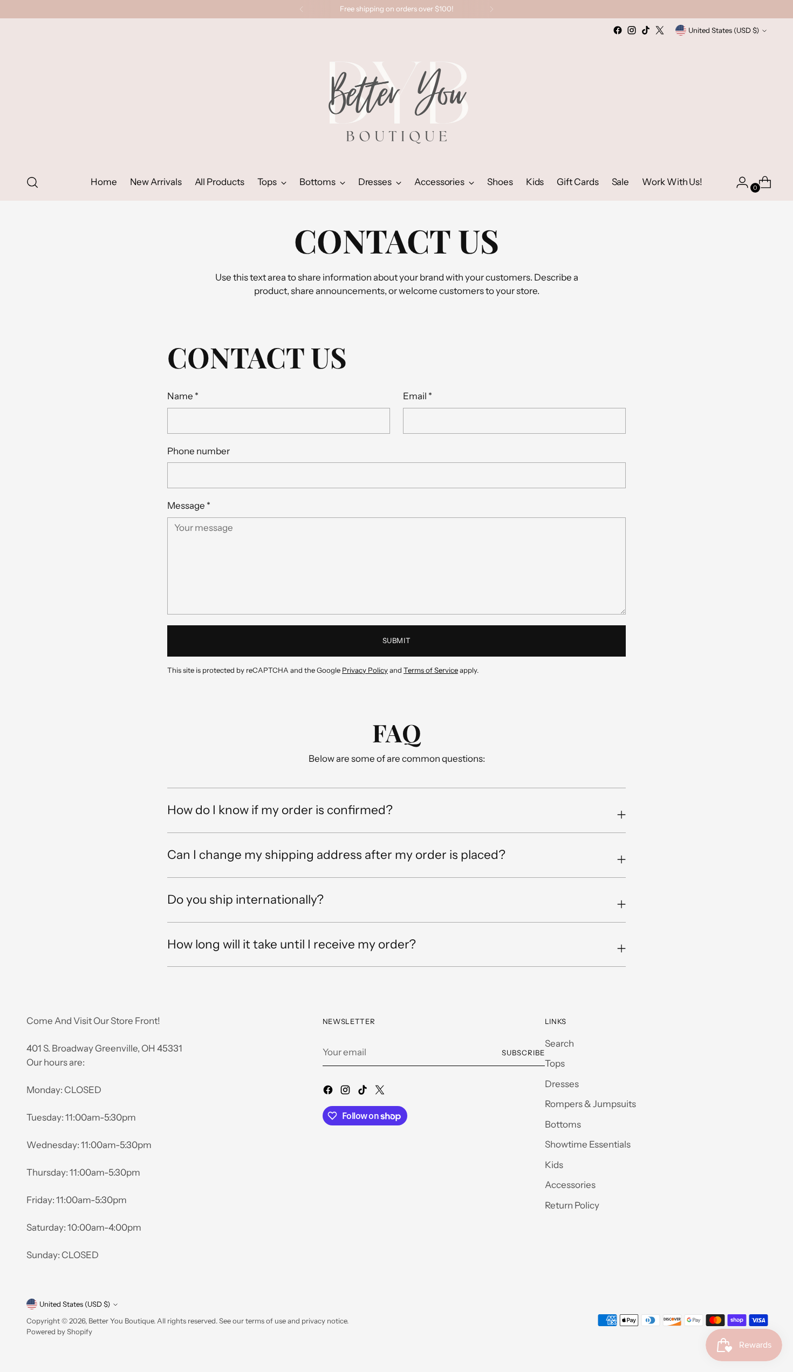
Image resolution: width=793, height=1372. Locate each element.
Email (417, 396)
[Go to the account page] (738, 182)
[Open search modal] (32, 182)
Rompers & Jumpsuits (590, 1103)
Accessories (570, 1184)
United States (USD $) (723, 30)
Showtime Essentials (588, 1144)
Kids (554, 1164)
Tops (555, 1063)
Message (188, 505)
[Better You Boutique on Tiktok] (646, 30)
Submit (396, 640)
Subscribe (523, 1052)
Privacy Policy (365, 670)
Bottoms (563, 1124)
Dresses (562, 1084)
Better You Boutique (121, 1320)
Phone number (198, 451)
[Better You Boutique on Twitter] (660, 30)
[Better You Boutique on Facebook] (618, 30)
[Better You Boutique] (396, 101)
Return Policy (572, 1205)
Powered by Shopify (59, 1331)
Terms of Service (431, 670)
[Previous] (301, 9)
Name (183, 396)
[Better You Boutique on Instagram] (632, 30)
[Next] (491, 9)
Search (559, 1043)
